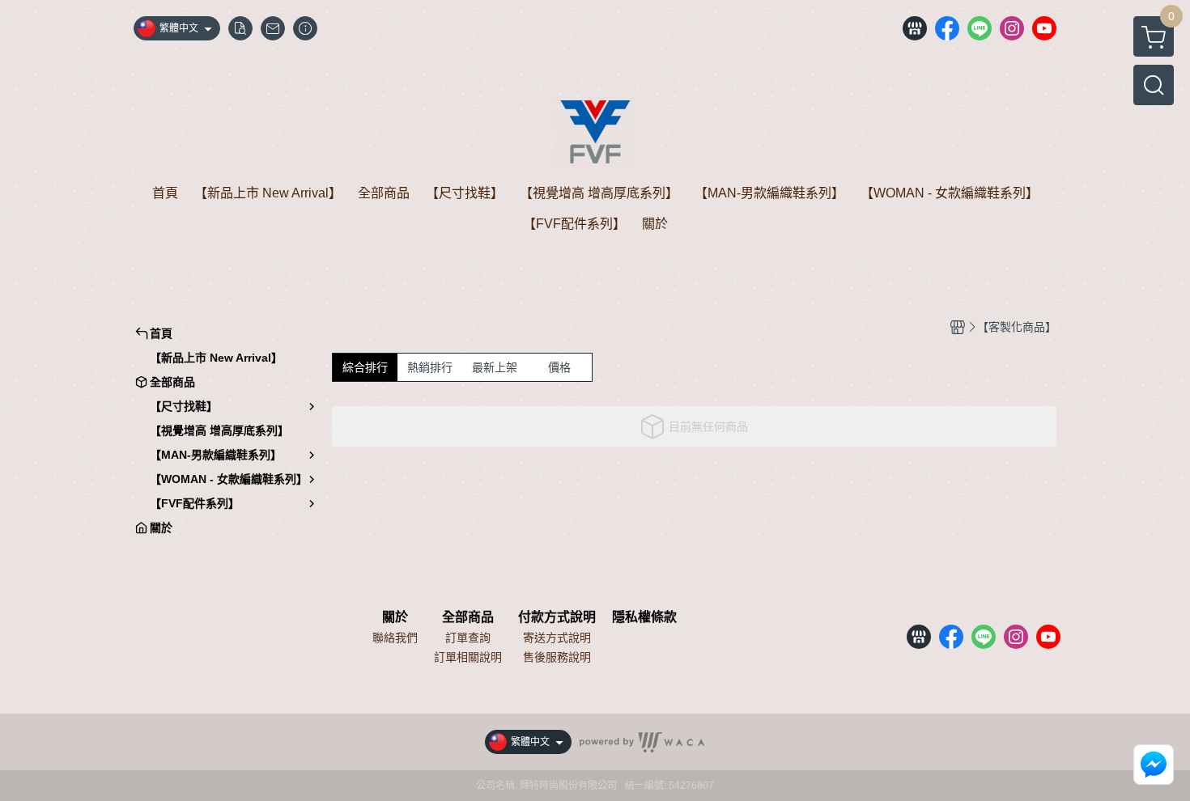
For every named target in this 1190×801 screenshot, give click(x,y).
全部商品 (468, 617)
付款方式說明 (557, 617)
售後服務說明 (557, 657)
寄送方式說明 (557, 637)
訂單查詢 (468, 637)
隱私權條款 (644, 617)
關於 (395, 617)
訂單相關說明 (468, 657)
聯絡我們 (395, 637)
